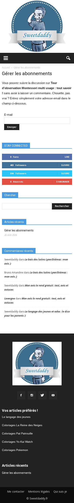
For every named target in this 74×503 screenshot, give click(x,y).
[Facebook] (21, 395)
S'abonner (62, 181)
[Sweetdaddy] (37, 26)
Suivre (65, 165)
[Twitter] (42, 395)
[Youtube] (53, 395)
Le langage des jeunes (16, 416)
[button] (68, 58)
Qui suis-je (60, 491)
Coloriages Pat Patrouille (17, 433)
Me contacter (15, 491)
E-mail (8, 114)
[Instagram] (32, 395)
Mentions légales (39, 491)
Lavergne (9, 298)
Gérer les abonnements (19, 230)
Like (67, 156)
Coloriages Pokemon (15, 450)
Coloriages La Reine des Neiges (22, 425)
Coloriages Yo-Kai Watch (17, 441)
